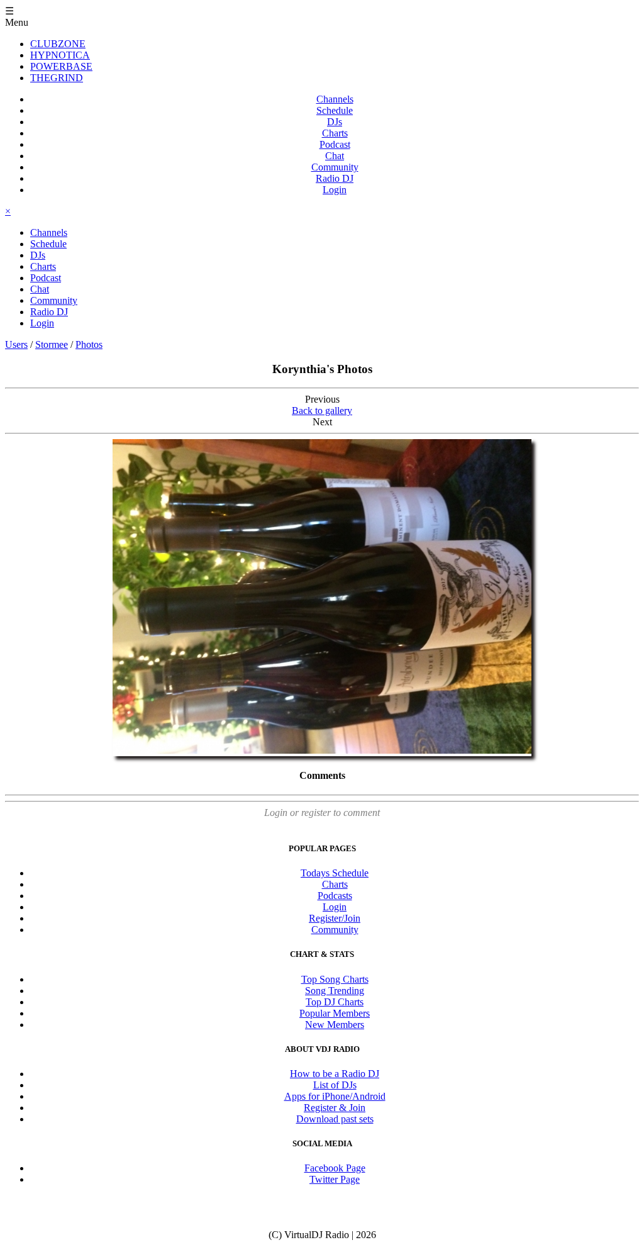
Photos (89, 344)
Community (334, 167)
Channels (334, 99)
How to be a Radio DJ (334, 1073)
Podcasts (335, 895)
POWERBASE (61, 66)
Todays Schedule (335, 873)
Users (16, 344)
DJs (334, 121)
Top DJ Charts (335, 1002)
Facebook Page (334, 1168)
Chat (334, 155)
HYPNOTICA (60, 55)
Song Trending (334, 990)
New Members (334, 1024)
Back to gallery (322, 410)
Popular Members (334, 1013)
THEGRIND (56, 77)
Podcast (334, 144)
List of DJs (335, 1085)
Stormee (51, 344)
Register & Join (334, 1107)
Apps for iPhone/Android (335, 1096)
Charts (335, 133)
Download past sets (335, 1119)
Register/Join (334, 918)
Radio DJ (334, 178)
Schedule (334, 110)
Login (335, 189)
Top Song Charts (335, 979)
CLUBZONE (58, 43)
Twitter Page (334, 1179)
